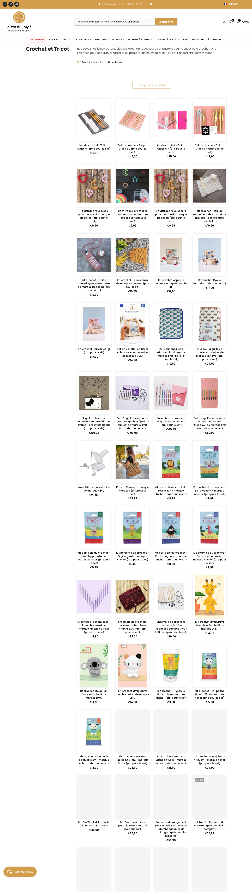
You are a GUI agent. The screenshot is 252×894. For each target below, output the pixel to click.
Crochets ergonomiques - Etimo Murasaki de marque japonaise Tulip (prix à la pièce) (94, 627)
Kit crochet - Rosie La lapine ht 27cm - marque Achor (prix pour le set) (132, 760)
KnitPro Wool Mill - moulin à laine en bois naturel (93, 823)
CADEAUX (216, 39)
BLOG (186, 39)
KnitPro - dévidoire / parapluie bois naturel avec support (132, 825)
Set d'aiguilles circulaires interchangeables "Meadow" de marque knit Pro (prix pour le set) (209, 423)
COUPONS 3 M (84, 39)
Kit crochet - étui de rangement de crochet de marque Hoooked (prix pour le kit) (209, 216)
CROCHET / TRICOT (166, 39)
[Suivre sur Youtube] (16, 4)
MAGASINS (198, 39)
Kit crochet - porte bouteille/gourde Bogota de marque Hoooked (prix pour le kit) (94, 285)
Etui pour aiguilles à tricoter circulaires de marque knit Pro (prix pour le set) (171, 354)
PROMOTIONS (38, 39)
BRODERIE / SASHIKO (139, 39)
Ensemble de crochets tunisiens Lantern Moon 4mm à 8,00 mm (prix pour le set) (132, 627)
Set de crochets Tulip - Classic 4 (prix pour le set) (209, 149)
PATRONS (117, 39)
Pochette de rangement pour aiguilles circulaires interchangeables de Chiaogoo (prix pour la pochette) (171, 829)
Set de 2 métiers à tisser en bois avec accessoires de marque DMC (132, 352)
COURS (53, 39)
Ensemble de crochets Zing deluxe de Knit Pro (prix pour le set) (171, 421)
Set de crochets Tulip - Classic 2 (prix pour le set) (132, 149)
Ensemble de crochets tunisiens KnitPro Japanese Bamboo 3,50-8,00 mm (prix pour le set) (171, 627)
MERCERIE (100, 39)
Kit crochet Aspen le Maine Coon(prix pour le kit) (171, 283)
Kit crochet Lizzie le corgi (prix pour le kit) (94, 350)
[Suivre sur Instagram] (10, 4)
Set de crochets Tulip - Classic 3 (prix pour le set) (171, 149)
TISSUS (66, 39)
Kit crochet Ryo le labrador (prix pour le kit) (209, 281)
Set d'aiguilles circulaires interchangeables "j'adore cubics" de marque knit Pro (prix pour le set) (132, 423)
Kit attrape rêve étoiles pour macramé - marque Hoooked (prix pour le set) (132, 216)
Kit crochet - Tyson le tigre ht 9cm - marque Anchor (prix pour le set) (171, 694)
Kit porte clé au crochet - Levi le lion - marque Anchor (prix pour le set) (171, 491)
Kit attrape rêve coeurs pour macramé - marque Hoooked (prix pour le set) (171, 216)
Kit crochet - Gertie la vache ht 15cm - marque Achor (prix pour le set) (171, 760)
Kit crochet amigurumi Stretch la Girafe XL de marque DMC (209, 625)
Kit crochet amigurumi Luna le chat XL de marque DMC (132, 694)
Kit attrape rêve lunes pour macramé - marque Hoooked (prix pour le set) (94, 216)
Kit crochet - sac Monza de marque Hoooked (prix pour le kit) (132, 283)
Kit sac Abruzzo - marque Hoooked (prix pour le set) (132, 491)
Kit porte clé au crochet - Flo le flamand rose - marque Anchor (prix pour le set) (209, 558)
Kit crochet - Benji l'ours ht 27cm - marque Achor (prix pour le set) (209, 760)
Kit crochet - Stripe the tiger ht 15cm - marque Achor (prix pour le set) (209, 694)
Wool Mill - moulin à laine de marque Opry (94, 489)
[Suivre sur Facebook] (5, 4)
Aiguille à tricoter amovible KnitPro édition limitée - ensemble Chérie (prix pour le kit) (93, 423)
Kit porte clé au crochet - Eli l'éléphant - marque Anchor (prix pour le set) (209, 491)
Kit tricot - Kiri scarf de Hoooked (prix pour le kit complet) (209, 825)
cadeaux (116, 62)
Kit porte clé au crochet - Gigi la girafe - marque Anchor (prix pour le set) (132, 556)
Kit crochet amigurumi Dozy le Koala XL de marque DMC (94, 694)
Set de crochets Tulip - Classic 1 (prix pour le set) (93, 147)
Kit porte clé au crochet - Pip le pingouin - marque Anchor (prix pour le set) (171, 556)
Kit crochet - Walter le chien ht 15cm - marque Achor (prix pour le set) (94, 760)
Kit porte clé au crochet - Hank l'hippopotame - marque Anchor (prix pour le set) (93, 558)
